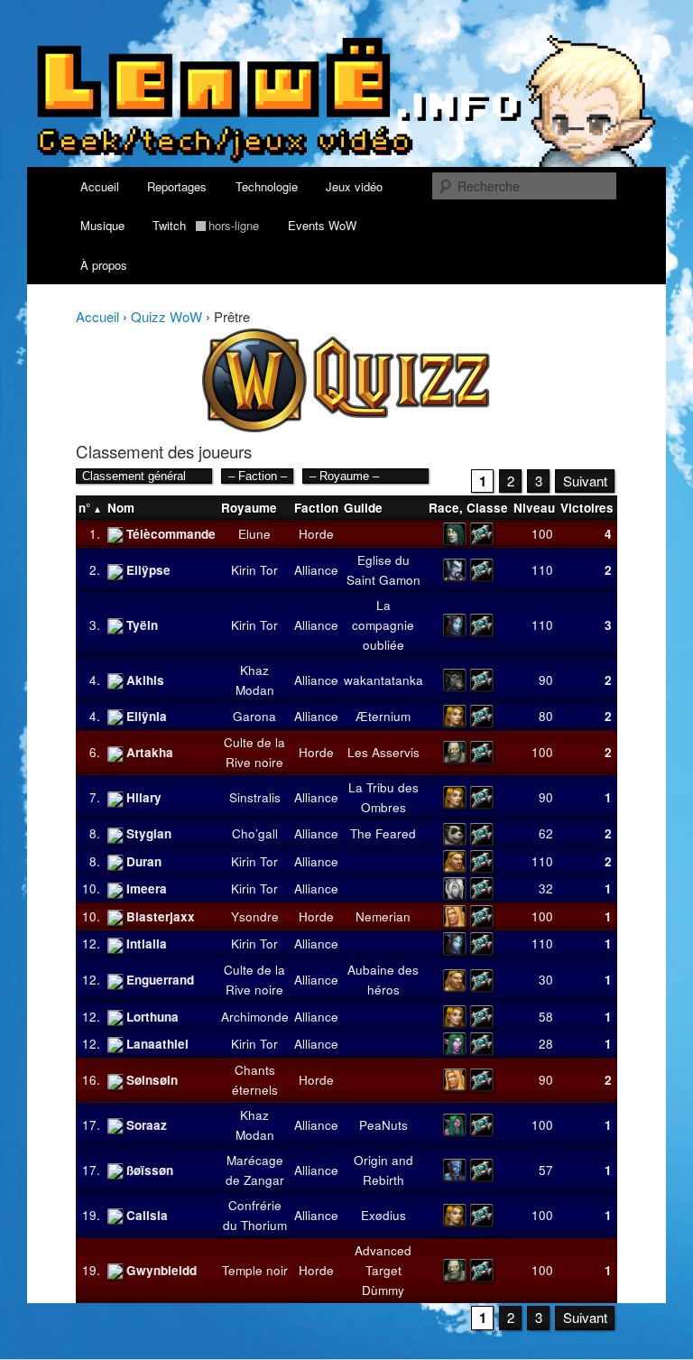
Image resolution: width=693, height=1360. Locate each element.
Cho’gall (255, 833)
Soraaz (146, 1124)
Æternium (383, 716)
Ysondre (255, 916)
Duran (144, 861)
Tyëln (142, 625)
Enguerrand (160, 979)
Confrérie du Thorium (255, 1215)
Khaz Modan (255, 680)
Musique (102, 225)
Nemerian (383, 916)
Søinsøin (152, 1079)
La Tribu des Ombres (383, 797)
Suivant (585, 480)
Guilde (363, 507)
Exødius (383, 1215)
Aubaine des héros (383, 979)
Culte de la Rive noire (254, 752)
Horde (316, 533)
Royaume (249, 507)
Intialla (146, 943)
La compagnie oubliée (383, 625)
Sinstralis (255, 797)
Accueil (99, 186)
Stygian (148, 833)
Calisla (147, 1215)
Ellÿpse (148, 569)
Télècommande (171, 533)
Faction (316, 507)
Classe (487, 507)
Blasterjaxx (160, 916)
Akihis (145, 680)
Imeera (146, 888)
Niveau (534, 507)
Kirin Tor (254, 569)
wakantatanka (383, 680)
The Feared (383, 833)
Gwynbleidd (161, 1270)
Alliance (316, 569)
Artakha (149, 752)
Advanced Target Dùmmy (383, 1270)
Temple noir (255, 1270)
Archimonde (255, 1016)
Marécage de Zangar (255, 1170)
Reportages (177, 186)
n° (84, 507)
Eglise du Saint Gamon (383, 569)
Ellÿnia (146, 716)
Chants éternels (255, 1079)
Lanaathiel (157, 1043)
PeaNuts (383, 1124)
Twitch (205, 225)
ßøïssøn (149, 1170)
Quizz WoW (166, 316)
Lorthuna (152, 1016)
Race (444, 507)
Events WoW (322, 225)
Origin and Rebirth (383, 1170)
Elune (254, 533)
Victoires (587, 507)
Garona (254, 716)
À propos (103, 264)
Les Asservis (383, 752)
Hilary (144, 797)
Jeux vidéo (354, 186)
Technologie (267, 186)
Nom (120, 507)
